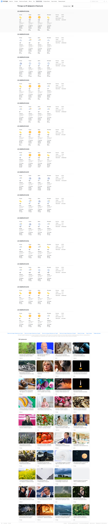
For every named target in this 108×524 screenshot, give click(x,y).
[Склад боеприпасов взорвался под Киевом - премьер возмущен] (45, 512)
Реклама (9, 523)
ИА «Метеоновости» (103, 523)
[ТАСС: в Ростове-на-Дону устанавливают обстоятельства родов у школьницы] (63, 350)
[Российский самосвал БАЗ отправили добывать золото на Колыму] (45, 458)
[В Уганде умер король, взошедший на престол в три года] (81, 422)
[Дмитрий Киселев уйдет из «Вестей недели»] (45, 350)
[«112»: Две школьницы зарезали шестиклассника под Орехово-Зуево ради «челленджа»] (81, 368)
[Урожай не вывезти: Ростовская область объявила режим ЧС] (81, 476)
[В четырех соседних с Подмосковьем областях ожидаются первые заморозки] (27, 458)
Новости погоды (81, 333)
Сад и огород (89, 333)
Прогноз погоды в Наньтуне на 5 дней (32, 333)
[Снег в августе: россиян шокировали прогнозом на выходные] (27, 440)
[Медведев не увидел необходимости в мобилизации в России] (63, 440)
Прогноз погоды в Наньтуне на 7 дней (50, 333)
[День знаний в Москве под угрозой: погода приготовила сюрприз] (81, 494)
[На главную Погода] (5, 1)
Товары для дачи (97, 333)
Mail (1, 523)
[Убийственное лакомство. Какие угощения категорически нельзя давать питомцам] (63, 368)
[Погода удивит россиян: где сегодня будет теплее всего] (63, 476)
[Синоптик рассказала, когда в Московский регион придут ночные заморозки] (27, 512)
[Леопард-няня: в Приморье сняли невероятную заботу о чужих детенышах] (27, 350)
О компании (5, 523)
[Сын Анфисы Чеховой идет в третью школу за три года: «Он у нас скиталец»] (45, 404)
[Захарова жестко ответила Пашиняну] (45, 368)
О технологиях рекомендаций (84, 523)
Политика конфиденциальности (73, 523)
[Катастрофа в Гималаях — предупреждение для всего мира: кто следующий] (27, 368)
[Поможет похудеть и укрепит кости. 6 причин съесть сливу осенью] (45, 386)
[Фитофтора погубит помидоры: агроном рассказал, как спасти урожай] (45, 440)
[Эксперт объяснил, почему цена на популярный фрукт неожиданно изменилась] (27, 404)
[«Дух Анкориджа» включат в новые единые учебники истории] (27, 494)
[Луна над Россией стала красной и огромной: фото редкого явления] (81, 458)
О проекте (65, 523)
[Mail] (1, 1)
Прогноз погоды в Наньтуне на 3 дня (15, 333)
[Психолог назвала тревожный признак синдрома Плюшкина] (81, 404)
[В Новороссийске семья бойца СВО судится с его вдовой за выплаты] (27, 386)
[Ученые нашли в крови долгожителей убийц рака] (81, 350)
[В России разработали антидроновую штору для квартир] (45, 476)
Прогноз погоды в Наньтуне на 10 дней (68, 333)
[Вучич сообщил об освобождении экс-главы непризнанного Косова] (45, 494)
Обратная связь (92, 523)
